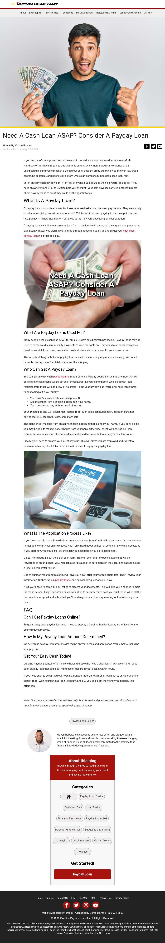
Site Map (83, 898)
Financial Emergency (70, 818)
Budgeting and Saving (97, 829)
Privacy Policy (122, 898)
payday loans (63, 580)
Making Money (102, 840)
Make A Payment (84, 12)
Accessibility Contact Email (90, 912)
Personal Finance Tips (67, 829)
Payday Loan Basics (82, 721)
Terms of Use (105, 898)
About (23, 12)
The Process (52, 12)
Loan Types (35, 12)
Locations (68, 12)
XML (93, 898)
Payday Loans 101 (96, 818)
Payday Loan (82, 874)
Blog (73, 898)
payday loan (60, 376)
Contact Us (62, 898)
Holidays (82, 851)
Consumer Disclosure (130, 12)
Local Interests (81, 840)
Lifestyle (61, 840)
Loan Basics (94, 807)
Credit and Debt (73, 807)
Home (40, 898)
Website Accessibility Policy (57, 912)
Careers (148, 12)
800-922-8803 (115, 912)
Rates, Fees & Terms (106, 12)
